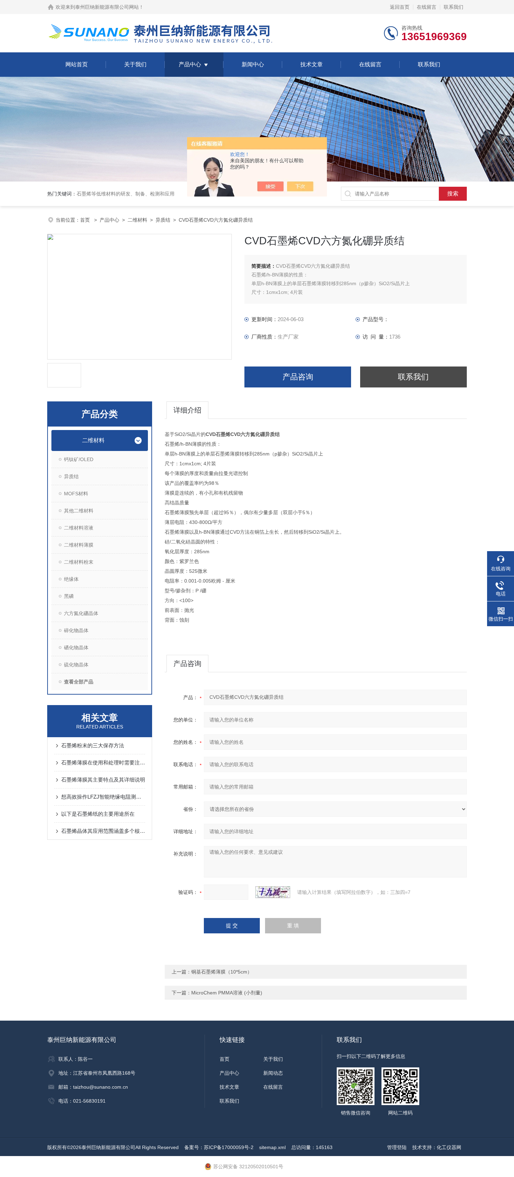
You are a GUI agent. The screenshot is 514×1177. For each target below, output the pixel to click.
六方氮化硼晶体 (81, 613)
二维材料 (137, 220)
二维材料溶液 (78, 528)
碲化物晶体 (76, 630)
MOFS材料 (76, 493)
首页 (85, 220)
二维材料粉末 (78, 562)
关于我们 (135, 64)
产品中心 (190, 64)
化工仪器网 (449, 1147)
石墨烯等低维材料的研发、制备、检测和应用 (125, 194)
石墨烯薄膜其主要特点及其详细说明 (103, 780)
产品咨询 (298, 376)
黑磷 (69, 596)
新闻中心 (253, 64)
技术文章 (311, 64)
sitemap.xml (272, 1147)
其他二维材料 (78, 510)
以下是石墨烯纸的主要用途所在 (98, 814)
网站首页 (76, 64)
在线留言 (426, 7)
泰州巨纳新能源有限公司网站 (107, 7)
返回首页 (399, 7)
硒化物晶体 (76, 647)
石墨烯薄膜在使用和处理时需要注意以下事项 (103, 762)
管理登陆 (397, 1147)
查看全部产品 (78, 681)
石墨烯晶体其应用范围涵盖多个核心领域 (103, 831)
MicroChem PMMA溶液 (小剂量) (226, 992)
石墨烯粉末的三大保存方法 (92, 745)
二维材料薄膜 (78, 545)
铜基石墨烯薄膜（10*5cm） (221, 972)
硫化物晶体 (76, 664)
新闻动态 (273, 1073)
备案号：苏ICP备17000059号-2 (219, 1147)
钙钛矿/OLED (78, 459)
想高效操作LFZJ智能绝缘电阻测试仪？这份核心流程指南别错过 (103, 797)
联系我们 (453, 7)
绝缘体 (71, 579)
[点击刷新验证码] (272, 892)
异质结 (163, 220)
